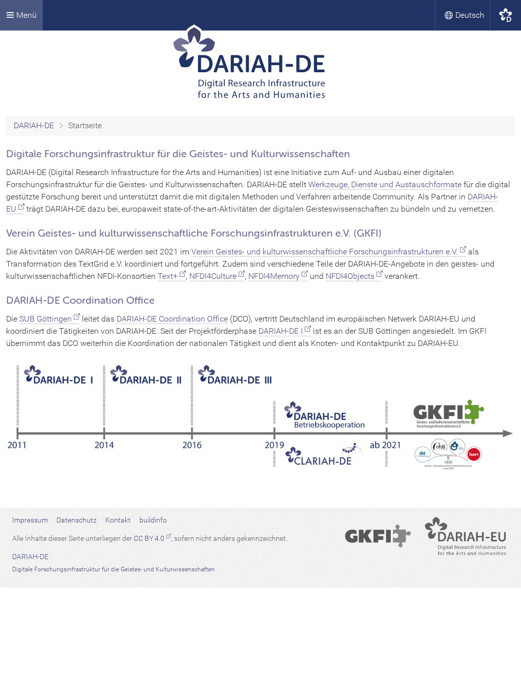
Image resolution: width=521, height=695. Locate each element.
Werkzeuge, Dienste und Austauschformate (384, 184)
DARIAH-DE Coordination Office (172, 319)
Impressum (30, 520)
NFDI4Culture (213, 276)
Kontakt (118, 520)
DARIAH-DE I (280, 331)
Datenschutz (76, 520)
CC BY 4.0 (149, 538)
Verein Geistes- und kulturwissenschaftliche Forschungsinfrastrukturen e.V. (324, 251)
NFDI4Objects (350, 276)
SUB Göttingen (45, 319)
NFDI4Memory (274, 276)
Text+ (168, 276)
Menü (25, 15)
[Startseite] (260, 66)
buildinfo (153, 520)
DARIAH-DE (34, 125)
